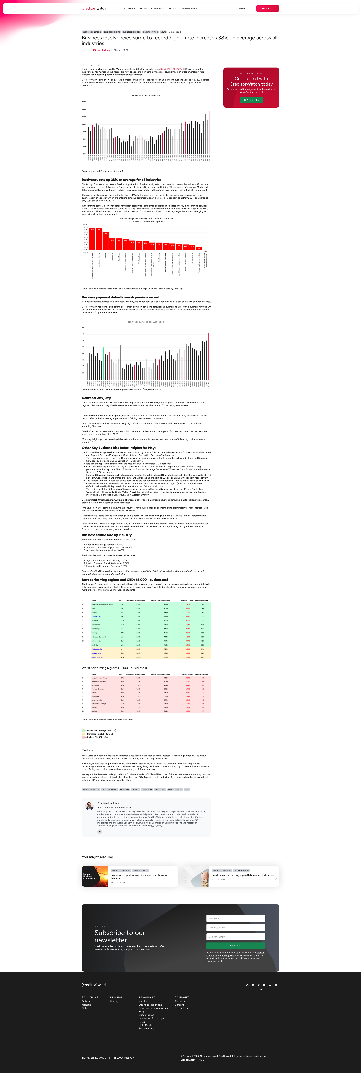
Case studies (146, 1014)
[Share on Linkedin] (98, 65)
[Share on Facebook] (84, 65)
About (171, 8)
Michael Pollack (108, 803)
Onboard (87, 1001)
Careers (179, 1004)
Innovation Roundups (151, 1018)
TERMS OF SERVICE (94, 1057)
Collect (86, 1008)
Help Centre (146, 1025)
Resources (156, 8)
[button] (251, 100)
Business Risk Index (171, 68)
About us (180, 1001)
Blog (141, 1011)
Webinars (144, 1001)
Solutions (128, 8)
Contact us (181, 1008)
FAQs (142, 1021)
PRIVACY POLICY (123, 1057)
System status (147, 1028)
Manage (86, 1004)
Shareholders (188, 8)
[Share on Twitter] (91, 65)
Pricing (143, 8)
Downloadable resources (153, 1008)
